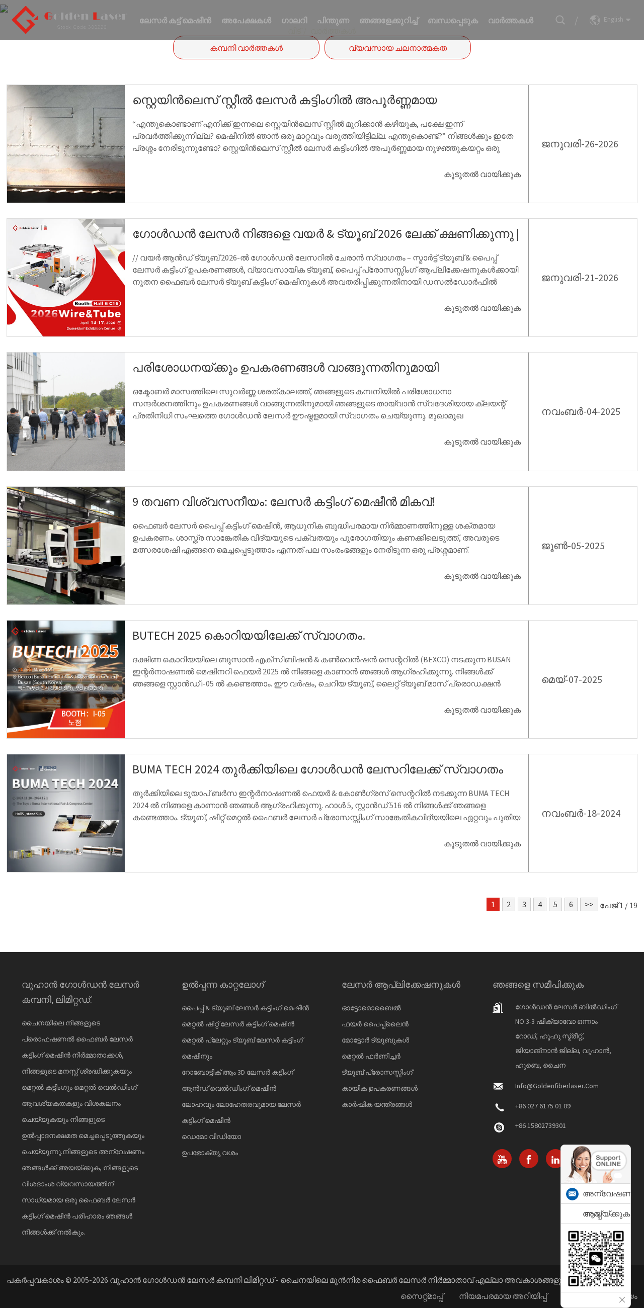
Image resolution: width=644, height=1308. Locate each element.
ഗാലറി (294, 20)
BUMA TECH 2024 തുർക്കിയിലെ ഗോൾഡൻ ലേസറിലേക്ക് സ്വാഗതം (317, 769)
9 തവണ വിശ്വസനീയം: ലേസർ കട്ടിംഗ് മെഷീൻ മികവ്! (283, 501)
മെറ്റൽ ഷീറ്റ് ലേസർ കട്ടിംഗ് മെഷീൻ (238, 1023)
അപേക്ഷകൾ (246, 20)
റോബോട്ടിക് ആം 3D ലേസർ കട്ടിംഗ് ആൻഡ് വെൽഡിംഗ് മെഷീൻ (237, 1080)
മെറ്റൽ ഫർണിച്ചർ (371, 1056)
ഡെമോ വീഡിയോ (211, 1136)
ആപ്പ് (592, 1213)
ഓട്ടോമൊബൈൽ (371, 1007)
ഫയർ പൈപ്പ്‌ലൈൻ (375, 1023)
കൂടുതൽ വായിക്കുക (482, 174)
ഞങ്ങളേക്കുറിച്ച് (388, 20)
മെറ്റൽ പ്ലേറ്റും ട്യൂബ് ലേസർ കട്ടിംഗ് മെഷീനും (242, 1048)
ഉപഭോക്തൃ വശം (210, 1152)
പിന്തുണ (333, 20)
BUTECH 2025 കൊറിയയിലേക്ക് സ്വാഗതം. (248, 635)
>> (589, 904)
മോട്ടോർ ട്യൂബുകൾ (375, 1039)
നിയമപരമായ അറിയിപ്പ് (503, 1296)
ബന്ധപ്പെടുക (453, 20)
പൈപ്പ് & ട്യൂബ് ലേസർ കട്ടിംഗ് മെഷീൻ (245, 1007)
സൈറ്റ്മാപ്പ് (421, 1296)
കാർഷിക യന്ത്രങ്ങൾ (377, 1104)
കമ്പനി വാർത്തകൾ (246, 48)
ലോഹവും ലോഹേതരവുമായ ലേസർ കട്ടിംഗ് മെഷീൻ (241, 1112)
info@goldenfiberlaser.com (557, 1085)
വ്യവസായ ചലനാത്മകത (398, 48)
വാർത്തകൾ (510, 20)
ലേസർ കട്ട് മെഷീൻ (175, 20)
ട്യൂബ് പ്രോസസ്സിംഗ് (377, 1072)
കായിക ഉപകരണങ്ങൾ (380, 1088)
